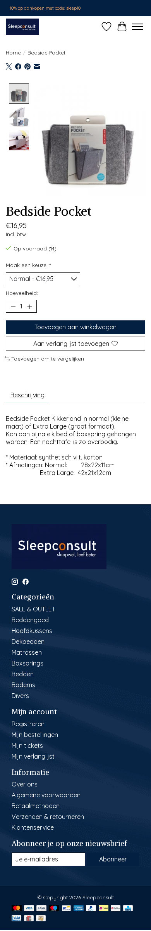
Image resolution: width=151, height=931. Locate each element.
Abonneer (113, 859)
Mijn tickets (27, 745)
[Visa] (29, 908)
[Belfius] (115, 908)
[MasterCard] (17, 908)
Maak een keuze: (28, 265)
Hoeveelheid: (22, 293)
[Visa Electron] (16, 918)
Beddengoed (30, 620)
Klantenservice (33, 827)
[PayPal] (91, 908)
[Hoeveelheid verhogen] (29, 306)
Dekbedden (28, 641)
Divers (20, 696)
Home (13, 52)
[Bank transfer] (41, 908)
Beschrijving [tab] (27, 395)
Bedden (23, 674)
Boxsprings (27, 663)
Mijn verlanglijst (33, 756)
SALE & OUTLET (33, 609)
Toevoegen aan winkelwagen (75, 327)
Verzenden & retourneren (48, 816)
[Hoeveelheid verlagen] (13, 306)
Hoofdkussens (32, 631)
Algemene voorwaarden (46, 795)
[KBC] (128, 908)
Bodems (23, 685)
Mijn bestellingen (35, 735)
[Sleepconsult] (22, 26)
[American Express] (79, 908)
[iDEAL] (103, 908)
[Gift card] (29, 918)
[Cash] (41, 918)
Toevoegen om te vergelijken (48, 359)
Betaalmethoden (36, 806)
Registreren (28, 724)
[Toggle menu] (137, 26)
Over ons (25, 784)
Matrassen (27, 652)
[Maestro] (54, 908)
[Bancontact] (66, 908)
